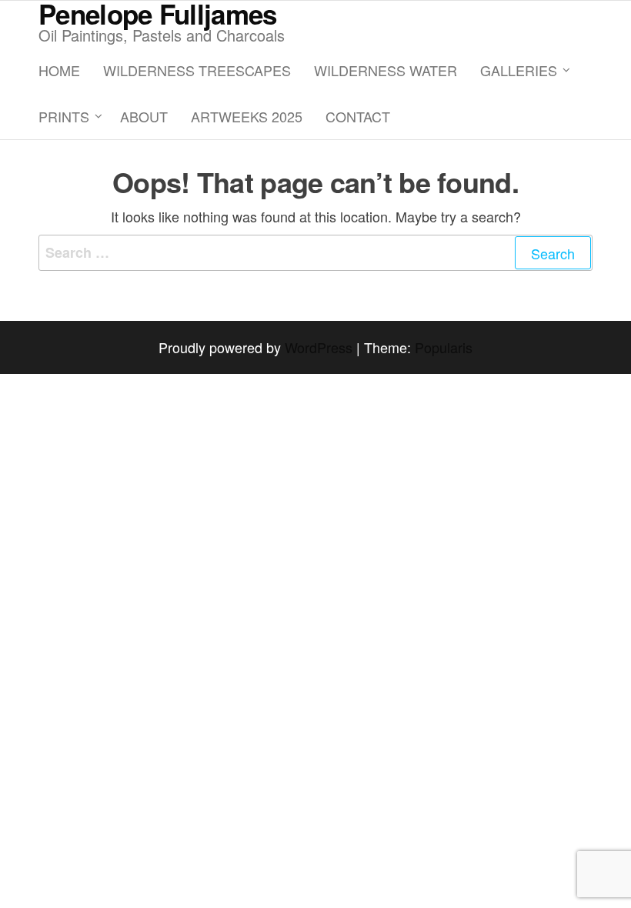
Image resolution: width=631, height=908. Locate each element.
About (144, 116)
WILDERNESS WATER (385, 70)
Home (59, 70)
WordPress (318, 347)
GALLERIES (518, 70)
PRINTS (63, 116)
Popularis (443, 347)
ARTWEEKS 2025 (246, 116)
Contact (358, 116)
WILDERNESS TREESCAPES (197, 70)
